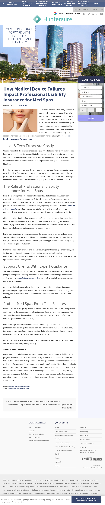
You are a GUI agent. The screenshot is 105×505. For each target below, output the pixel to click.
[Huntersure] (52, 18)
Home (57, 428)
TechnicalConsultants (56, 3)
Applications (7, 10)
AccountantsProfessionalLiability (83, 3)
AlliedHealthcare (12, 3)
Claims (95, 3)
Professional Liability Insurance (19, 386)
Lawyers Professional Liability (65, 447)
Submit (91, 118)
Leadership (84, 432)
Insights (57, 466)
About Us (83, 428)
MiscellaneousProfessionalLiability (42, 3)
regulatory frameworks (28, 278)
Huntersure (23, 105)
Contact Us (84, 436)
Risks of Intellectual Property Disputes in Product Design (32, 401)
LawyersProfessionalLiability (70, 3)
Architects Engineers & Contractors (26, 3)
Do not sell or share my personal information (88, 451)
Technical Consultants (62, 443)
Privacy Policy (85, 439)
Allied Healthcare (61, 432)
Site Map (83, 447)
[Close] (101, 500)
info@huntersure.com (41, 441)
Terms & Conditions (87, 443)
